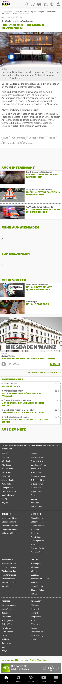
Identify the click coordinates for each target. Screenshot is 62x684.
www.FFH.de (20, 446)
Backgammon (7, 643)
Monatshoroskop (9, 575)
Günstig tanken (37, 541)
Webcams (35, 575)
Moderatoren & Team (40, 579)
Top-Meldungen (37, 12)
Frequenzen (36, 617)
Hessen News (37, 458)
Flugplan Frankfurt (38, 548)
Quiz (3, 647)
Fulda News (36, 488)
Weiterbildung (37, 636)
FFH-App (35, 605)
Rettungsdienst (11, 143)
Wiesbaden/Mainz (21, 12)
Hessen (50, 446)
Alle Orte (35, 503)
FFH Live (5, 458)
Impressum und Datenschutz (15, 660)
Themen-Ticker (12, 379)
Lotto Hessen (7, 632)
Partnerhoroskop (9, 583)
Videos (34, 571)
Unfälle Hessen (37, 526)
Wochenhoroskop (9, 571)
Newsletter (36, 609)
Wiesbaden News (38, 465)
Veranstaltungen (8, 605)
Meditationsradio (9, 495)
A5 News (35, 533)
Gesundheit (18, 138)
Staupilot (39, 3)
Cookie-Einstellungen (39, 660)
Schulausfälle (36, 552)
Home (6, 681)
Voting (34, 594)
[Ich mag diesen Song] (45, 668)
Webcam (52, 3)
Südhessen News (9, 533)
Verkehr (36, 514)
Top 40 (4, 499)
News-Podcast (37, 586)
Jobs (33, 621)
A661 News (36, 537)
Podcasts (35, 583)
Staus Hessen (37, 518)
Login (33, 639)
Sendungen (35, 564)
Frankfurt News (37, 461)
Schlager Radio (8, 480)
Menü (56, 681)
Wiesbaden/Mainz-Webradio (43, 373)
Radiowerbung (37, 632)
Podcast (31, 681)
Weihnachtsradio (9, 492)
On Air (34, 560)
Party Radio (6, 484)
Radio (5, 453)
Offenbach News (38, 480)
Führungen (35, 624)
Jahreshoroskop (8, 579)
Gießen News (37, 484)
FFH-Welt (36, 601)
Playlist (33, 3)
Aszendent (6, 586)
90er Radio (6, 465)
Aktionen (35, 567)
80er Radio (6, 461)
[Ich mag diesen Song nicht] (56, 668)
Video (43, 681)
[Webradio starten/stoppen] (51, 668)
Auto (5, 138)
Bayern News (36, 492)
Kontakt (34, 613)
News (34, 453)
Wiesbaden (29, 143)
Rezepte (5, 613)
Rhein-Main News (9, 530)
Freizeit (6, 601)
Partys (4, 651)
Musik (18, 681)
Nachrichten (7, 12)
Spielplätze (6, 609)
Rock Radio (6, 473)
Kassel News (36, 473)
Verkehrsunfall (37, 138)
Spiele (4, 636)
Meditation (6, 617)
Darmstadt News (38, 476)
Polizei (52, 138)
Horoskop (7, 560)
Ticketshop (6, 628)
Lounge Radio (7, 488)
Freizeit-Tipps (7, 624)
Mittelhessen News (10, 526)
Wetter (45, 3)
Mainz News (36, 469)
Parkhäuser (36, 545)
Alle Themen (36, 507)
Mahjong (5, 639)
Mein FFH (58, 3)
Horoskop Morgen (9, 567)
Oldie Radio (6, 476)
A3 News (35, 530)
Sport (33, 495)
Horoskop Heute (9, 564)
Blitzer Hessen (37, 522)
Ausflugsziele (7, 621)
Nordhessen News (9, 518)
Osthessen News (9, 522)
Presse (34, 628)
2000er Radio (7, 469)
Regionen (7, 514)
